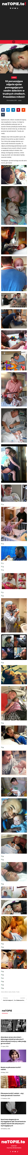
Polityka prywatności (14, 1148)
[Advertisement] (14, 23)
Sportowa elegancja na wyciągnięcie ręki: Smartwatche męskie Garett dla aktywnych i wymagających (13, 1122)
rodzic (14, 992)
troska (17, 992)
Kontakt (14, 1146)
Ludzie (14, 77)
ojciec (10, 992)
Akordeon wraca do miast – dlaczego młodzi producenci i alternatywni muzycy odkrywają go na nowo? (13, 1040)
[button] (13, 41)
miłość (6, 992)
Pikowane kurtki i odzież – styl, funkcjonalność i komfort (12, 1094)
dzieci (2, 992)
